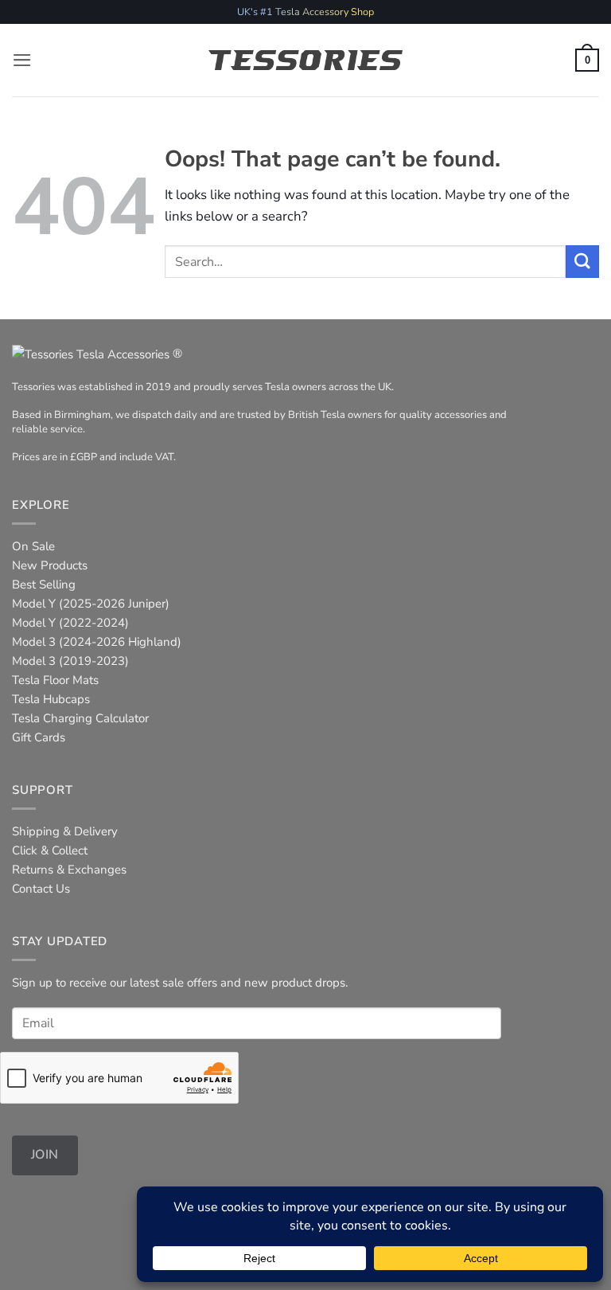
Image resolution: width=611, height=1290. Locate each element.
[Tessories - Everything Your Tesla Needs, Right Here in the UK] (305, 60)
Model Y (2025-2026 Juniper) (90, 604)
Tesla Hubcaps (51, 699)
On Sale (33, 546)
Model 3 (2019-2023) (70, 661)
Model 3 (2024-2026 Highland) (96, 642)
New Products (50, 565)
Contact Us (41, 889)
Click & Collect (50, 850)
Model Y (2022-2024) (70, 623)
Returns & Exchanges (69, 870)
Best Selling (44, 584)
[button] (22, 60)
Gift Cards (38, 737)
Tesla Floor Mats (55, 680)
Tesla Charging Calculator (80, 718)
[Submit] (582, 261)
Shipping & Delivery (65, 831)
